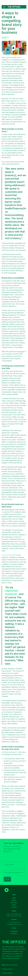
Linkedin (14, 934)
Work (14, 898)
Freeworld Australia (9, 555)
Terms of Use (7, 969)
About (14, 900)
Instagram (14, 931)
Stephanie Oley (5, 37)
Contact (14, 907)
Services (14, 902)
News (14, 905)
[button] (4, 7)
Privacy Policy (7, 973)
